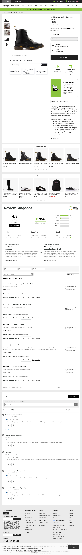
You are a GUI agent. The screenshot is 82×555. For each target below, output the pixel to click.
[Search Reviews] (32, 274)
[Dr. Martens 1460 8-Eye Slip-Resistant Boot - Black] (10, 155)
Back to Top (19, 387)
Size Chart (56, 34)
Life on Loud (42, 513)
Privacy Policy (56, 518)
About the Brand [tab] (64, 101)
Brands (71, 513)
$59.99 (66, 196)
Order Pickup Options (30, 525)
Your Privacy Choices (60, 520)
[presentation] (14, 5)
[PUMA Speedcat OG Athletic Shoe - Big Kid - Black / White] (41, 185)
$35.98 (53, 196)
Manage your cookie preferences (11, 548)
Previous (7, 17)
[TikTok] (4, 541)
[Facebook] (14, 541)
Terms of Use (56, 522)
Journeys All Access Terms (60, 530)
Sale (71, 522)
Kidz (71, 520)
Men (71, 518)
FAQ (25, 515)
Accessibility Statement (59, 525)
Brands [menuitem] (23, 5)
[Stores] (68, 5)
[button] (77, 1)
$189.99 (5, 166)
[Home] (5, 5)
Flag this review (36, 297)
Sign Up (6, 513)
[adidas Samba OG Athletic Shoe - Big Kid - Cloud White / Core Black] (26, 185)
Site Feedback (28, 530)
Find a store (6, 532)
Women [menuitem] (30, 5)
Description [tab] (54, 101)
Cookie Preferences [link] (58, 538)
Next (7, 47)
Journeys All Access (44, 515)
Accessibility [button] (71, 1)
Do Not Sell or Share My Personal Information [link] (59, 535)
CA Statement (56, 527)
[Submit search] (76, 404)
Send (44, 65)
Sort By (66, 410)
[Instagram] (11, 541)
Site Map (27, 532)
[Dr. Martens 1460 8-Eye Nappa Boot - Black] (56, 155)
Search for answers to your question (14, 401)
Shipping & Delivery (29, 522)
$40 (50, 196)
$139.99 (66, 165)
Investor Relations (58, 532)
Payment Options (29, 527)
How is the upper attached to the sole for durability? (29, 71)
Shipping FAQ (57, 71)
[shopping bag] (77, 5)
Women (71, 515)
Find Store (17, 535)
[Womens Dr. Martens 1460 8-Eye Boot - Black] (41, 155)
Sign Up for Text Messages (10, 516)
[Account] (73, 5)
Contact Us (27, 513)
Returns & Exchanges (30, 520)
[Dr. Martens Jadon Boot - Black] (26, 155)
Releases (72, 525)
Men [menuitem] (36, 5)
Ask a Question (73, 396)
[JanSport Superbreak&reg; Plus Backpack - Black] (56, 185)
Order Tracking (59, 1)
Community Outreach (58, 515)
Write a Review (14, 225)
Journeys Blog (43, 518)
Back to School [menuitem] (54, 5)
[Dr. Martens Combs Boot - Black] (72, 155)
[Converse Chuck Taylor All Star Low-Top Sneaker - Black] (72, 185)
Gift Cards (42, 525)
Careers (55, 513)
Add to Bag (64, 57)
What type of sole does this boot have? (15, 71)
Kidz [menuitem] (41, 5)
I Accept (74, 547)
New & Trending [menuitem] (14, 5)
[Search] (64, 5)
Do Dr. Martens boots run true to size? (42, 71)
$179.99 (36, 166)
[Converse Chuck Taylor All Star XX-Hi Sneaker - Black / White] (10, 185)
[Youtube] (18, 541)
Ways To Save (42, 520)
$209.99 (21, 165)
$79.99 (20, 198)
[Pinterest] (7, 541)
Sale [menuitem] (46, 5)
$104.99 (5, 196)
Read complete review (10, 260)
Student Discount (43, 522)
